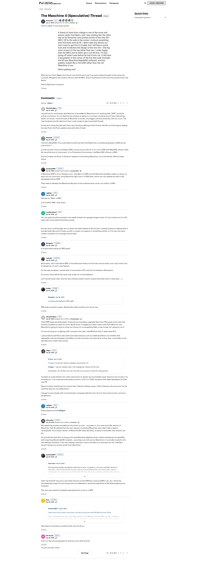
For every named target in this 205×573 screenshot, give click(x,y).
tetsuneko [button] (49, 420)
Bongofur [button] (49, 243)
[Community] (50, 3)
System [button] (72, 22)
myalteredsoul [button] (51, 212)
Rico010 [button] (49, 137)
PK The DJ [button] (49, 535)
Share (43, 89)
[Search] (145, 3)
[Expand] (84, 476)
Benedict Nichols (96, 393)
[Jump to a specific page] (127, 103)
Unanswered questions (150, 17)
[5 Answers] (66, 21)
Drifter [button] (48, 288)
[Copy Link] (76, 23)
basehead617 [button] (51, 169)
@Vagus (51, 367)
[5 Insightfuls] (72, 21)
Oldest (49, 103)
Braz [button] (47, 500)
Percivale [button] (49, 20)
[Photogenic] (60, 21)
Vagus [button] (48, 350)
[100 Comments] (69, 21)
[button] (43, 21)
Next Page (85, 553)
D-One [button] (50, 359)
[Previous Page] (118, 103)
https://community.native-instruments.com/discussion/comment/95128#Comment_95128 (79, 512)
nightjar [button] (49, 193)
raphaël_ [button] (49, 258)
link (87, 363)
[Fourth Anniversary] (63, 21)
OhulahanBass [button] (51, 108)
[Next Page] (123, 103)
